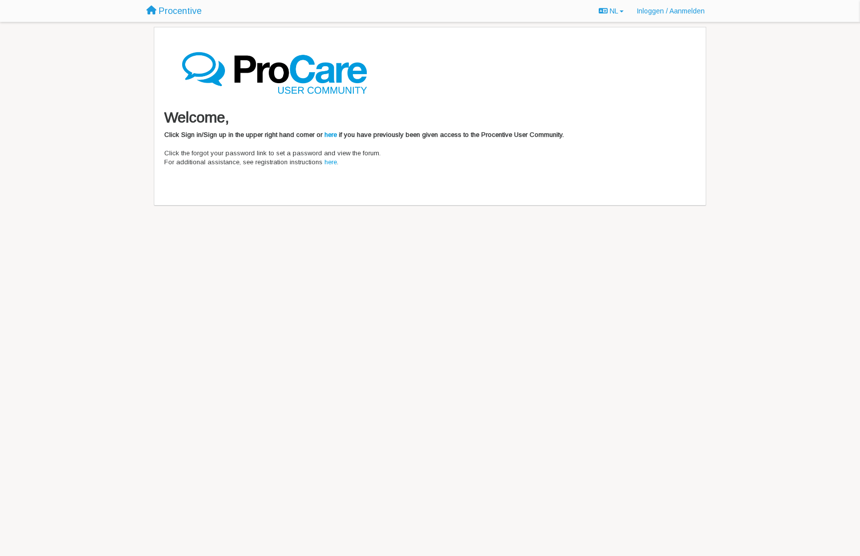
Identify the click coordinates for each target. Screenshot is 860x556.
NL (614, 11)
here (330, 134)
